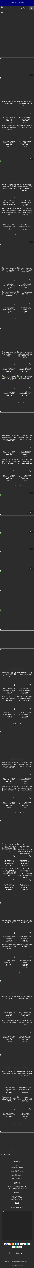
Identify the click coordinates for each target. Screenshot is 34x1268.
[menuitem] (11, 152)
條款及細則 (23, 1187)
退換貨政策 (16, 1187)
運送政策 (10, 1187)
